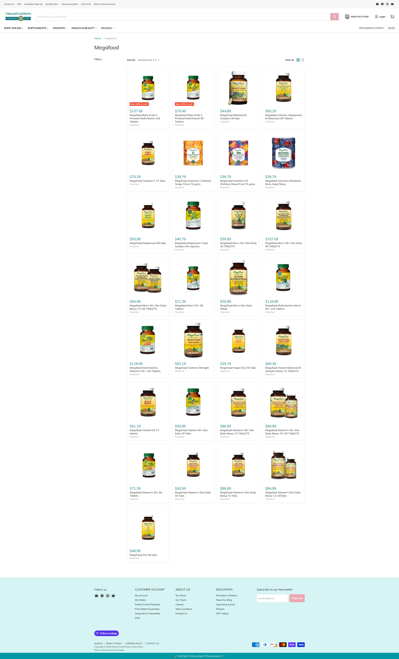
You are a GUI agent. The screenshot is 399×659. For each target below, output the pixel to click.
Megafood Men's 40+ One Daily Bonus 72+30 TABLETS (148, 307)
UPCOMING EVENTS (371, 28)
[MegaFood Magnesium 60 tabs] (148, 215)
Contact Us (9, 4)
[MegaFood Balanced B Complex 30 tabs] (238, 87)
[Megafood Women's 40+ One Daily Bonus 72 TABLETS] (238, 402)
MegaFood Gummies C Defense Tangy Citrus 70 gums (193, 182)
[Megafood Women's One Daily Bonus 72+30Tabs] (283, 464)
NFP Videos (222, 613)
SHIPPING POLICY (134, 643)
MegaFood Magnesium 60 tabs (148, 243)
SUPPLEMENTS (37, 28)
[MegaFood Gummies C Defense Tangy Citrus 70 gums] (193, 153)
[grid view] (298, 60)
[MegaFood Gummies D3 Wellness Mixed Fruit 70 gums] (238, 153)
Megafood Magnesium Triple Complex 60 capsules (191, 244)
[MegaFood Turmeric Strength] (193, 340)
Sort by (131, 60)
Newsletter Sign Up (33, 4)
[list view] (302, 60)
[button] (199, 656)
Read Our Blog (224, 599)
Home (97, 38)
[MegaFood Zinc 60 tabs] (148, 527)
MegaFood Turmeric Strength (192, 367)
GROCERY (59, 28)
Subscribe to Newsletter (147, 613)
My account (141, 595)
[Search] (334, 16)
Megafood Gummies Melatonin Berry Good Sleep (283, 182)
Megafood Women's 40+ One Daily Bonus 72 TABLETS (237, 432)
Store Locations (183, 608)
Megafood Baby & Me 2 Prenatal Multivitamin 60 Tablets (189, 118)
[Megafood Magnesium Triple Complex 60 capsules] (193, 215)
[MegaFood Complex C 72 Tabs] (148, 153)
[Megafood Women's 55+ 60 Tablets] (148, 464)
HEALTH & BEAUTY (83, 28)
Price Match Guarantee (147, 608)
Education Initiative (226, 595)
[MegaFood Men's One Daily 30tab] (238, 277)
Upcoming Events (225, 604)
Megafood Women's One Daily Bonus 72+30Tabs (283, 494)
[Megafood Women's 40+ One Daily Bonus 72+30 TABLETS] (283, 402)
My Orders (140, 599)
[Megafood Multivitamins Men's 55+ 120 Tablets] (283, 277)
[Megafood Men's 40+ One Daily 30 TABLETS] (238, 215)
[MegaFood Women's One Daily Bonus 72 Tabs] (238, 464)
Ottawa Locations (69, 4)
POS (96, 650)
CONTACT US (152, 643)
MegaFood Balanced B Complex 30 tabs (233, 116)
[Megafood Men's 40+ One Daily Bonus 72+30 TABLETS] (148, 277)
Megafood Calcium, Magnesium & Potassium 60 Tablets (283, 116)
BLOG (391, 28)
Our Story (180, 595)
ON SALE (107, 28)
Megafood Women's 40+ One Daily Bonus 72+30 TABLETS (282, 432)
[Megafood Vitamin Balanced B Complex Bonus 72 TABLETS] (283, 340)
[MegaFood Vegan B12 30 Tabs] (238, 340)
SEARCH (98, 643)
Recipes (220, 608)
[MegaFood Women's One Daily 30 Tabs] (193, 464)
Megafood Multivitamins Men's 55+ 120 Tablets (283, 307)
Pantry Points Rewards (104, 4)
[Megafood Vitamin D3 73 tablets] (148, 402)
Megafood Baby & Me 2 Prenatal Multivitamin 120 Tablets (145, 118)
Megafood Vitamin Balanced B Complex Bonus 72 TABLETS (283, 369)
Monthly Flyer (52, 4)
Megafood (134, 125)
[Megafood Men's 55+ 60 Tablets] (193, 277)
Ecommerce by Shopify (113, 650)
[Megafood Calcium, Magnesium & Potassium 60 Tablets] (283, 87)
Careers (179, 604)
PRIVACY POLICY (114, 643)
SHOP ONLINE (13, 28)
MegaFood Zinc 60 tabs (143, 554)
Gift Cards (86, 4)
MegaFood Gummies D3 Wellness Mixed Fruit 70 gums (237, 182)
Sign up (297, 598)
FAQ (19, 4)
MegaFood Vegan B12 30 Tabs (238, 367)
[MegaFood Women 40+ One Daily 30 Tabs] (193, 402)
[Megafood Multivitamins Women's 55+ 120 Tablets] (148, 340)
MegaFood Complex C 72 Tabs (147, 180)
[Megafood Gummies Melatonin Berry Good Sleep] (283, 153)
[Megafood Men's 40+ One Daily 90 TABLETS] (283, 215)
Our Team (180, 599)
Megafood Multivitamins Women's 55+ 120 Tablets (145, 369)
